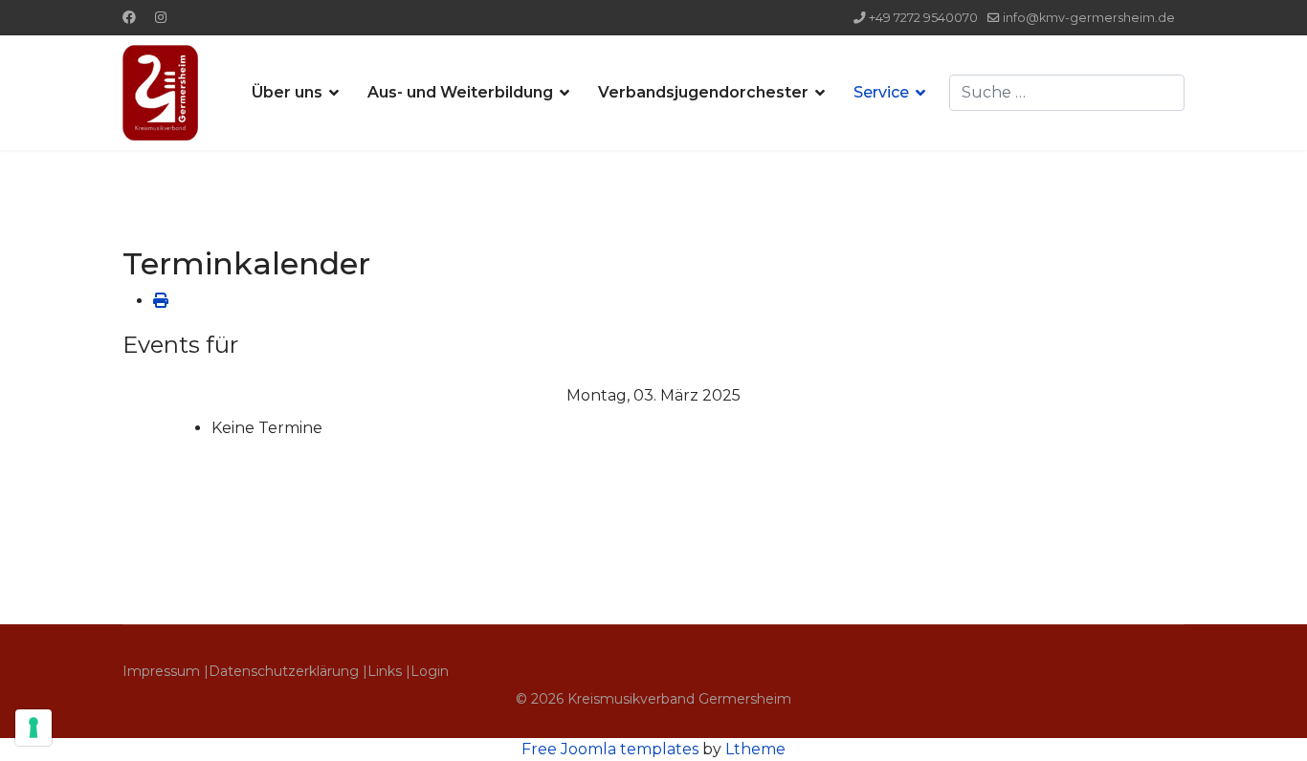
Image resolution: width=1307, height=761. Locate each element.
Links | (388, 671)
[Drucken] (160, 301)
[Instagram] (160, 17)
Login (429, 671)
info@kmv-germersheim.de (1089, 18)
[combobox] (1067, 93)
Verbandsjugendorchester (703, 92)
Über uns (287, 92)
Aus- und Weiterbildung (460, 92)
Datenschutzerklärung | (288, 671)
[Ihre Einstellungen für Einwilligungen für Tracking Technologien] (33, 727)
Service (881, 92)
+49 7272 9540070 (923, 18)
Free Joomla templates (609, 749)
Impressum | (165, 671)
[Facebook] (129, 17)
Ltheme (755, 749)
